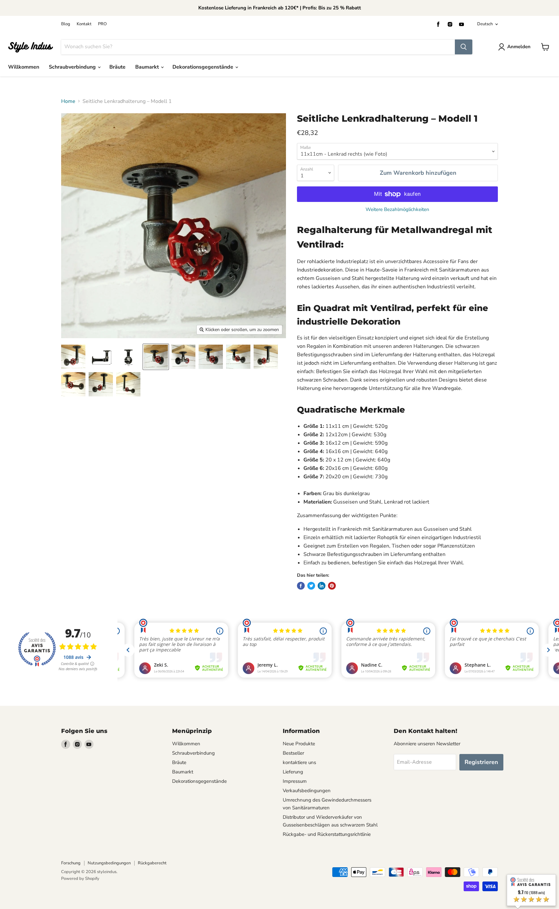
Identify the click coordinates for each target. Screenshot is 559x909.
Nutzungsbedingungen (109, 863)
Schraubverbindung (73, 67)
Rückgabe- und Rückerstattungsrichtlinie (327, 834)
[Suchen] (463, 46)
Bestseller (293, 753)
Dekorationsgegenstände (203, 67)
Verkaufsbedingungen (307, 790)
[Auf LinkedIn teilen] (321, 586)
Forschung (71, 863)
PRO (102, 24)
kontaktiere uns (299, 762)
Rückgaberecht (152, 863)
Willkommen (23, 67)
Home (68, 101)
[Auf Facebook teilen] (301, 586)
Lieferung (293, 772)
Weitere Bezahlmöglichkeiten (397, 209)
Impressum (295, 781)
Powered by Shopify (80, 878)
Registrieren (481, 762)
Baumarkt (147, 67)
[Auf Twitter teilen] (311, 586)
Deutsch (485, 24)
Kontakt (84, 24)
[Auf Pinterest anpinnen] (332, 586)
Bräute (117, 67)
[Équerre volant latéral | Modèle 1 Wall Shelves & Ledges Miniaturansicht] (101, 357)
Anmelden (519, 46)
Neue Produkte (299, 743)
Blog (65, 24)
